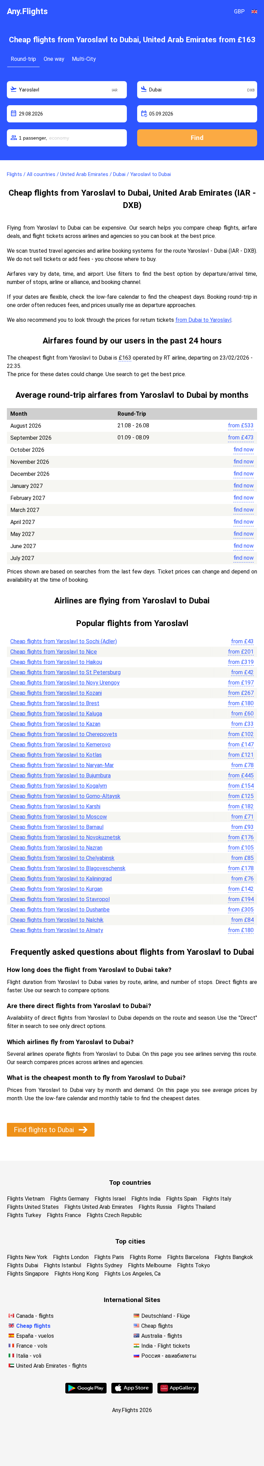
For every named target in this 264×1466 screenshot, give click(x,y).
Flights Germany (69, 1198)
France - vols (31, 1346)
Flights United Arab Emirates (98, 1207)
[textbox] (67, 89)
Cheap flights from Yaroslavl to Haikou (56, 662)
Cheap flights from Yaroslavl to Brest (54, 703)
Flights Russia (155, 1207)
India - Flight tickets (165, 1346)
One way (54, 59)
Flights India (146, 1198)
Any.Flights (27, 11)
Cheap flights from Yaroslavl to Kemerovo (60, 744)
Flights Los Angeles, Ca (132, 1273)
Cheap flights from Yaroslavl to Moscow (58, 816)
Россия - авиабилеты (169, 1356)
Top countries (130, 1182)
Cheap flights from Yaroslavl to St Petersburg (65, 672)
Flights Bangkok (233, 1257)
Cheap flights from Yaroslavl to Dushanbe (60, 909)
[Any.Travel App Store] (132, 1392)
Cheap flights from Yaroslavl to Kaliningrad (61, 878)
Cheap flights (33, 1326)
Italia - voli (28, 1356)
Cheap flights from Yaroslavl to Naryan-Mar (62, 765)
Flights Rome (146, 1257)
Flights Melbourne (150, 1265)
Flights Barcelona (188, 1257)
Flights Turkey (24, 1215)
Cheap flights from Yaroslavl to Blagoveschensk (67, 868)
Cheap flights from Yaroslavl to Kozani (56, 693)
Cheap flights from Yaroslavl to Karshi (55, 806)
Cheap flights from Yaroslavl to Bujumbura (60, 775)
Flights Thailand (196, 1207)
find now (243, 449)
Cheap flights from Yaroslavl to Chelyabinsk (62, 858)
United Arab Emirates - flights (51, 1366)
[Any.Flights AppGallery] (178, 1392)
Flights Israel (110, 1198)
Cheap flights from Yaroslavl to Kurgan (56, 889)
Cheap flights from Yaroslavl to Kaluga (56, 713)
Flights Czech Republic (114, 1215)
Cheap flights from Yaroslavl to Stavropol (60, 899)
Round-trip (23, 59)
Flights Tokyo (193, 1265)
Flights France (64, 1215)
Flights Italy (216, 1198)
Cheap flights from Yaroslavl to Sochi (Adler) (63, 641)
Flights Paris (109, 1257)
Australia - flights (161, 1336)
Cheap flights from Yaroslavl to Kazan (55, 724)
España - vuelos (35, 1336)
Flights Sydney (104, 1265)
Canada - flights (35, 1316)
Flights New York (27, 1257)
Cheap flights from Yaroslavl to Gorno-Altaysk (65, 796)
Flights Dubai (22, 1265)
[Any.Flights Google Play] (86, 1392)
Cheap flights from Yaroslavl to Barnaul (56, 827)
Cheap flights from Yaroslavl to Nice (53, 651)
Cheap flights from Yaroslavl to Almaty (56, 930)
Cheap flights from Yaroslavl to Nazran (56, 847)
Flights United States (33, 1207)
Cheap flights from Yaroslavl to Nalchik (56, 920)
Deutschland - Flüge (165, 1316)
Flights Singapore (28, 1273)
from (241, 425)
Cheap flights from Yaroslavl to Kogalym (58, 786)
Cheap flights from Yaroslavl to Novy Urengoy (65, 682)
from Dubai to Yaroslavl (203, 320)
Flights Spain (181, 1198)
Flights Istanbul (62, 1265)
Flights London (71, 1257)
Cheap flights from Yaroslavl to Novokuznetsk (65, 837)
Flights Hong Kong (76, 1273)
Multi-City (84, 59)
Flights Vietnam (26, 1198)
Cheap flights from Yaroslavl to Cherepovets (63, 734)
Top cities (130, 1241)
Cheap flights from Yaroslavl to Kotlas (56, 755)
